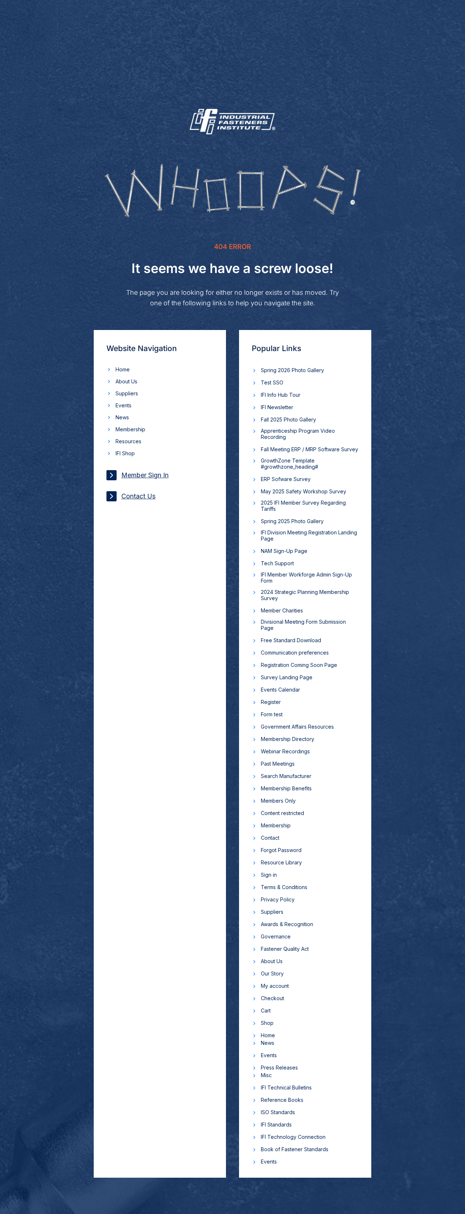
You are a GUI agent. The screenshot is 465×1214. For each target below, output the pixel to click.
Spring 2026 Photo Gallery (292, 370)
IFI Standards (276, 1124)
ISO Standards (278, 1112)
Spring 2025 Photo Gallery (292, 521)
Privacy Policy (278, 899)
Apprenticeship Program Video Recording (298, 434)
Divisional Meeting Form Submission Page (303, 625)
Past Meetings (278, 764)
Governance (276, 936)
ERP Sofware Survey (286, 479)
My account (275, 986)
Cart (266, 1010)
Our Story (272, 973)
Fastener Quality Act (285, 949)
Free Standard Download (291, 640)
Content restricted (282, 813)
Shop (267, 1023)
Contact (270, 838)
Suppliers (127, 393)
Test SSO (272, 382)
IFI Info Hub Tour (280, 395)
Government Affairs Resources (297, 727)
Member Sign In (145, 475)
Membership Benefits (286, 788)
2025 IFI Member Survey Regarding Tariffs (303, 506)
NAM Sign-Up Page (284, 551)
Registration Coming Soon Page (299, 665)
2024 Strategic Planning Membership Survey (305, 595)
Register (271, 702)
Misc (266, 1075)
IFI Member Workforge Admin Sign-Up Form (306, 577)
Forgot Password (281, 850)
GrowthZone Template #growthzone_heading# (289, 463)
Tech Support (277, 563)
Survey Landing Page (286, 677)
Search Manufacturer (286, 776)
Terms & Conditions (284, 887)
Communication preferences (295, 652)
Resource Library (281, 862)
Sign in (269, 875)
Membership (130, 429)
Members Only (278, 801)
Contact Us (138, 496)
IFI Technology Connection (293, 1137)
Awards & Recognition (287, 924)
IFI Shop (125, 453)
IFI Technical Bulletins (286, 1087)
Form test (272, 714)
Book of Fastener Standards (294, 1149)
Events (124, 405)
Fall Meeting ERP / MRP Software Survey (309, 449)
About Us (126, 381)
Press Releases (279, 1067)
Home (123, 369)
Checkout (272, 998)
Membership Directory (287, 739)
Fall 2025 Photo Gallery (288, 419)
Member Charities (282, 610)
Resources (128, 441)
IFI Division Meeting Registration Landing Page (309, 535)
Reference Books (282, 1100)
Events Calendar (280, 690)
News (122, 417)
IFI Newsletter (277, 407)
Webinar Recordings (285, 751)
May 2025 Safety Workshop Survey (303, 491)
